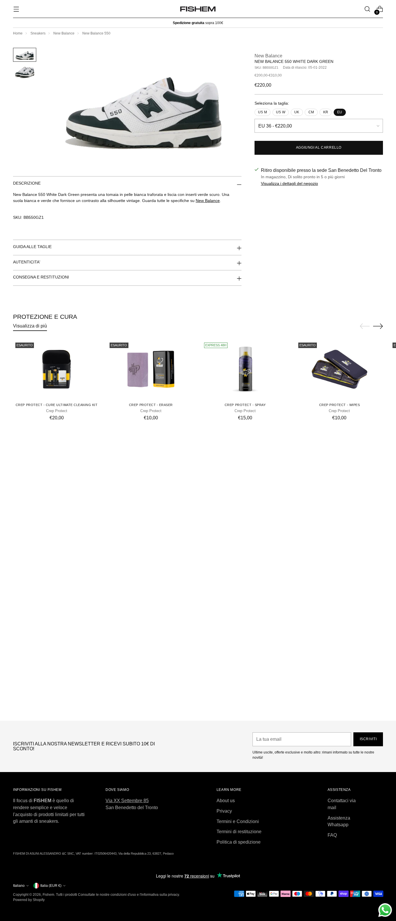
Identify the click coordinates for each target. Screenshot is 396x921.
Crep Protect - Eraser (151, 405)
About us (226, 800)
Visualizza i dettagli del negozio (289, 183)
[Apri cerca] (367, 9)
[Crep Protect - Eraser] (150, 369)
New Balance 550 (96, 33)
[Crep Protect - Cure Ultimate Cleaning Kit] (56, 369)
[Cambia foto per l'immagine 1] (24, 55)
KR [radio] (325, 112)
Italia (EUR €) (50, 886)
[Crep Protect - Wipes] (339, 369)
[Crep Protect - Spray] (245, 369)
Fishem (48, 895)
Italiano (19, 886)
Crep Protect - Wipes (339, 405)
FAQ (332, 835)
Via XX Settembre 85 (127, 800)
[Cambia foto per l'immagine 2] (24, 72)
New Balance (64, 33)
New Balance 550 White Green (198, 710)
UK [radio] (296, 112)
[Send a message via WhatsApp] (385, 910)
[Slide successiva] (378, 326)
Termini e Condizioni (238, 821)
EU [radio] (339, 112)
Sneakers (38, 33)
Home (18, 33)
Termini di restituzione (239, 831)
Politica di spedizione (239, 842)
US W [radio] (280, 112)
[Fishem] (198, 9)
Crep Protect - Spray (245, 405)
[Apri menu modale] (16, 9)
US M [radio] (262, 112)
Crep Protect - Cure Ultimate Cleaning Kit (57, 405)
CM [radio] (311, 112)
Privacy (224, 811)
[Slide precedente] (365, 326)
